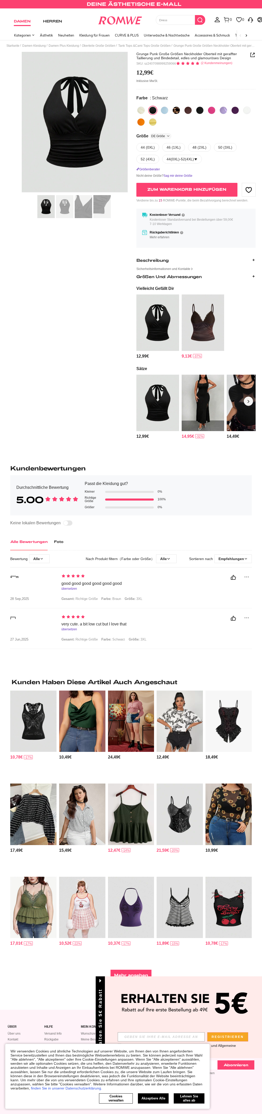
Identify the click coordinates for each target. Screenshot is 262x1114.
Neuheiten (66, 35)
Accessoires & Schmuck (212, 35)
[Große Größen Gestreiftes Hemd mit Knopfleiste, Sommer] (82, 814)
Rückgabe (51, 1039)
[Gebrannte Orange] (141, 122)
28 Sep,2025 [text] (19, 599)
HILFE (48, 1026)
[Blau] (164, 110)
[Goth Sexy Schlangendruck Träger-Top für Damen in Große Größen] (131, 907)
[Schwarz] (152, 110)
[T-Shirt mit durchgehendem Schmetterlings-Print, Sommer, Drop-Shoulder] (180, 721)
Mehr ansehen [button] (131, 975)
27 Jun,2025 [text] (19, 639)
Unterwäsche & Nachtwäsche (167, 35)
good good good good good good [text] (91, 583)
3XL (133, 598)
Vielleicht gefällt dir (155, 288)
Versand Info (53, 1033)
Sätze (141, 368)
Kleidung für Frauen (94, 35)
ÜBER (12, 1026)
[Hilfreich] (233, 577)
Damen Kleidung (34, 46)
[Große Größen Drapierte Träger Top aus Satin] (82, 721)
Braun (111, 598)
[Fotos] (75, 122)
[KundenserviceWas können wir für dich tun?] (250, 19)
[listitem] (157, 326)
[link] (131, 6)
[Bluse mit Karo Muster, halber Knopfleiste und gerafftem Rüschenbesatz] (131, 721)
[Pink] (211, 110)
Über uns (14, 1033)
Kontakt (13, 1039)
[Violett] (223, 110)
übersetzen (69, 588)
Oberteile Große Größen (98, 46)
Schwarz (113, 639)
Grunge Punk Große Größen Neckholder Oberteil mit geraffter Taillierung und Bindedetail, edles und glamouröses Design (186, 56)
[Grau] (199, 110)
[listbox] (217, 19)
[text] (126, 576)
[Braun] (176, 110)
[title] (131, 681)
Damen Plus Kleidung (64, 46)
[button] (249, 190)
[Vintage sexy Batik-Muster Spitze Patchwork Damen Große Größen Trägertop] (203, 322)
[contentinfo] (142, 356)
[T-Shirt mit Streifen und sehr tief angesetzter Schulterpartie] (33, 814)
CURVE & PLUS (127, 35)
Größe (150, 136)
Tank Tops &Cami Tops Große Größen (144, 46)
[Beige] (141, 110)
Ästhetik (46, 35)
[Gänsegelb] (152, 122)
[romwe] (119, 19)
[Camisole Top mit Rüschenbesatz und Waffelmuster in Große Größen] (131, 814)
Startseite (12, 46)
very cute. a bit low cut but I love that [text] (93, 624)
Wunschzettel (90, 1033)
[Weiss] (247, 110)
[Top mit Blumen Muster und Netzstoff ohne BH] (228, 814)
